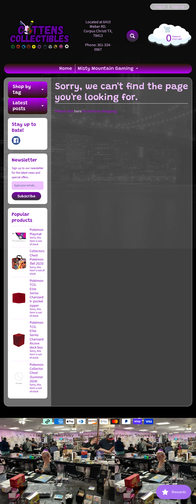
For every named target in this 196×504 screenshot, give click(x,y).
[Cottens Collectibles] (40, 36)
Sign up (178, 7)
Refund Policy (89, 435)
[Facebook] (16, 140)
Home (65, 68)
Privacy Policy (62, 435)
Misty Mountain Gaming (108, 69)
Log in (160, 7)
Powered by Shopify (98, 490)
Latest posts (30, 106)
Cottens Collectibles (96, 486)
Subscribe (26, 196)
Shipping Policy (148, 435)
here (78, 111)
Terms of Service (117, 435)
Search (41, 435)
